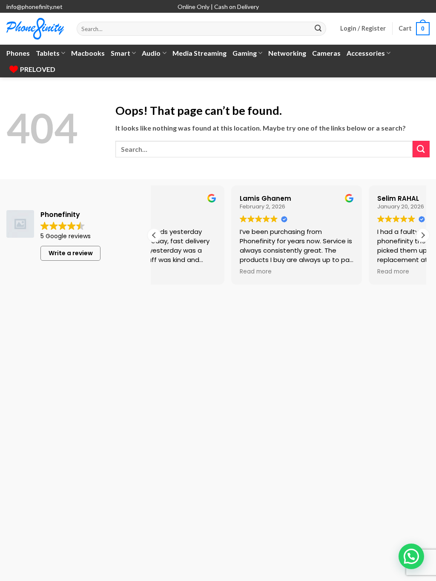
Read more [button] (174, 272)
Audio (151, 53)
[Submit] (318, 29)
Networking (287, 53)
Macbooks (88, 53)
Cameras (326, 53)
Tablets (48, 53)
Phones (18, 53)
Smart (120, 53)
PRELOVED (37, 69)
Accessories (366, 53)
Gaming (244, 53)
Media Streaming (199, 53)
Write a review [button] (71, 253)
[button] (363, 28)
